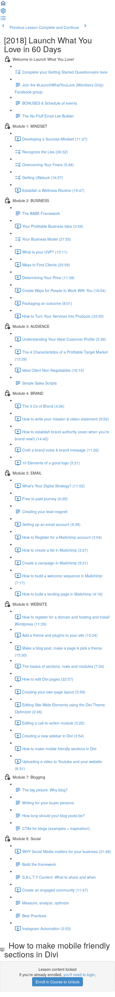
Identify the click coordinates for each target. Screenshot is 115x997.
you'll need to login (79, 974)
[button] (3, 4)
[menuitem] (3, 12)
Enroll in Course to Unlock (57, 981)
